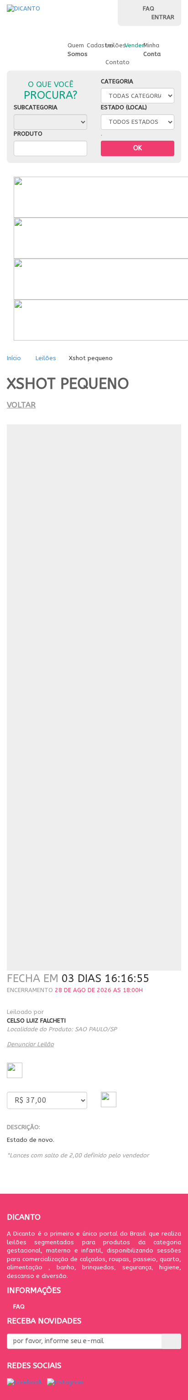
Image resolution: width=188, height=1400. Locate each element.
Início (15, 358)
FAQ (148, 8)
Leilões (46, 358)
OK (137, 148)
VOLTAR (21, 404)
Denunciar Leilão (30, 1044)
